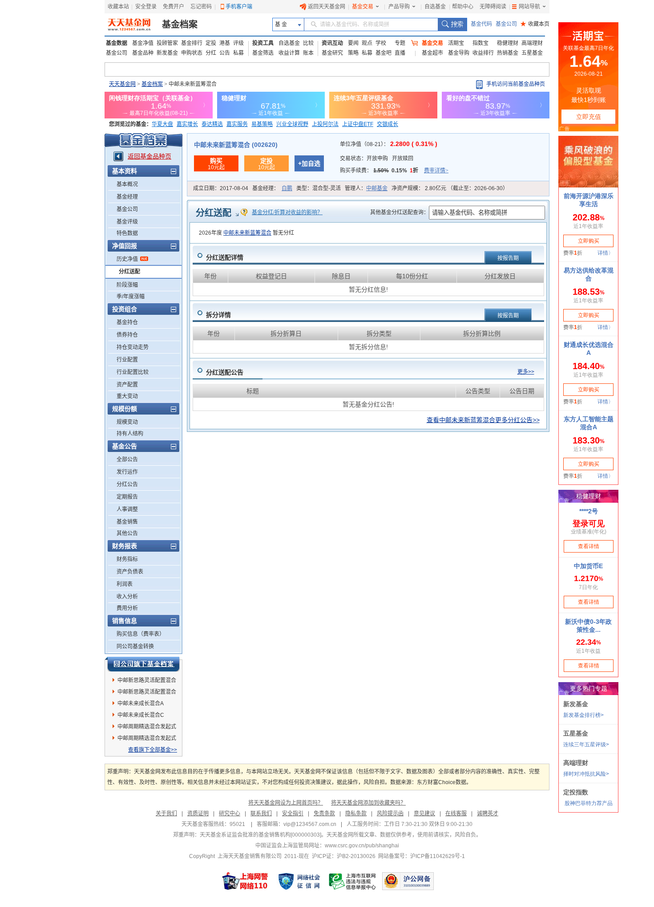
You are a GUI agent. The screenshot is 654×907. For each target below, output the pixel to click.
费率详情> (436, 170)
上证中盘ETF (357, 124)
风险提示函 (390, 813)
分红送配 (129, 271)
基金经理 (127, 197)
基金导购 (458, 53)
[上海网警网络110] (245, 881)
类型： (318, 188)
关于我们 (166, 813)
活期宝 (456, 43)
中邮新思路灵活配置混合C (146, 693)
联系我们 (261, 813)
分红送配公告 (224, 372)
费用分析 (127, 608)
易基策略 (262, 124)
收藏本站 (118, 7)
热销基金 (507, 53)
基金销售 (127, 522)
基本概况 (127, 184)
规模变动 (127, 422)
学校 (380, 43)
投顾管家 (167, 43)
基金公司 (506, 24)
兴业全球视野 (292, 124)
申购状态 (191, 53)
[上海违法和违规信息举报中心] (352, 881)
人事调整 (127, 509)
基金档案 (180, 24)
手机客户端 (239, 7)
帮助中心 (462, 7)
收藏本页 (535, 24)
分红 (211, 53)
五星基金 (532, 53)
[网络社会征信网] (299, 881)
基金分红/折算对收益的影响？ (287, 212)
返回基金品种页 (149, 156)
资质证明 (198, 813)
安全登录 (146, 7)
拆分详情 (218, 314)
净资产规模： (450, 188)
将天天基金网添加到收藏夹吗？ (368, 803)
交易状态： (376, 158)
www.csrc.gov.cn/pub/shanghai (362, 845)
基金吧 (383, 53)
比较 (308, 43)
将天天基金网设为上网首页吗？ (285, 803)
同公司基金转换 (135, 646)
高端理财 (532, 43)
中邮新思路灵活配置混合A (146, 681)
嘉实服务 (237, 124)
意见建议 (424, 813)
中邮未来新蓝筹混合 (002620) (236, 144)
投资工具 (263, 43)
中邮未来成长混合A (140, 703)
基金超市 (432, 53)
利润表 (125, 584)
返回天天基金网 (326, 7)
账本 (308, 53)
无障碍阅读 (493, 7)
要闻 (353, 43)
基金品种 (142, 53)
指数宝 (480, 43)
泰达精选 (212, 124)
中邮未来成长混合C (140, 715)
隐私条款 (356, 813)
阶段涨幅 (127, 285)
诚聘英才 (487, 813)
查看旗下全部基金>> (152, 750)
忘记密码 (201, 7)
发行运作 (127, 472)
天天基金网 (122, 84)
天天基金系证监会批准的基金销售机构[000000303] (260, 835)
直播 (400, 53)
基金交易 (362, 7)
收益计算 (289, 53)
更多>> (525, 372)
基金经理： (272, 188)
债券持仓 (127, 335)
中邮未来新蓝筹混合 (247, 233)
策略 (353, 53)
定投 (211, 43)
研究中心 (229, 813)
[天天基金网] (130, 24)
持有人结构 (130, 434)
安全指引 (292, 813)
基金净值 (142, 43)
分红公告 (127, 484)
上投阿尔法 (325, 124)
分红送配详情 (224, 257)
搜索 (452, 24)
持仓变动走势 (133, 347)
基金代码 (481, 24)
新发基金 (167, 53)
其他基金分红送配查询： (399, 212)
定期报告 (127, 497)
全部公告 (127, 459)
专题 (400, 43)
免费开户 (173, 7)
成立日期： (220, 188)
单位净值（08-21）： (388, 144)
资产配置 (127, 385)
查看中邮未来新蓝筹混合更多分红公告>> (483, 419)
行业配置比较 (133, 372)
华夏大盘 (162, 124)
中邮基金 (377, 188)
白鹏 (287, 188)
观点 (367, 43)
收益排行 (483, 53)
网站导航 (529, 7)
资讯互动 (332, 43)
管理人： (366, 188)
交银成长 (387, 124)
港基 (224, 43)
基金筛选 (263, 53)
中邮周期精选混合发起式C (146, 728)
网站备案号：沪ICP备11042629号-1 (421, 856)
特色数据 (127, 233)
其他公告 (127, 533)
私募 (238, 53)
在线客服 (456, 813)
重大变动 (127, 396)
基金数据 (116, 43)
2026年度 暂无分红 (246, 233)
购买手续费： (394, 170)
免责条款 (324, 813)
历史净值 (127, 259)
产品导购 (399, 7)
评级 (238, 43)
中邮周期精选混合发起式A (146, 739)
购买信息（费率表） (141, 634)
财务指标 (127, 559)
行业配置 (127, 360)
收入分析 (127, 597)
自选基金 (435, 7)
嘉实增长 (187, 124)
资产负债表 (130, 572)
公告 (224, 53)
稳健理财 (507, 43)
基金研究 (332, 53)
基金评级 (127, 222)
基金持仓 (127, 322)
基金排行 (191, 43)
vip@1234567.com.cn (309, 824)
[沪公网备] (408, 881)
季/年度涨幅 (131, 296)
